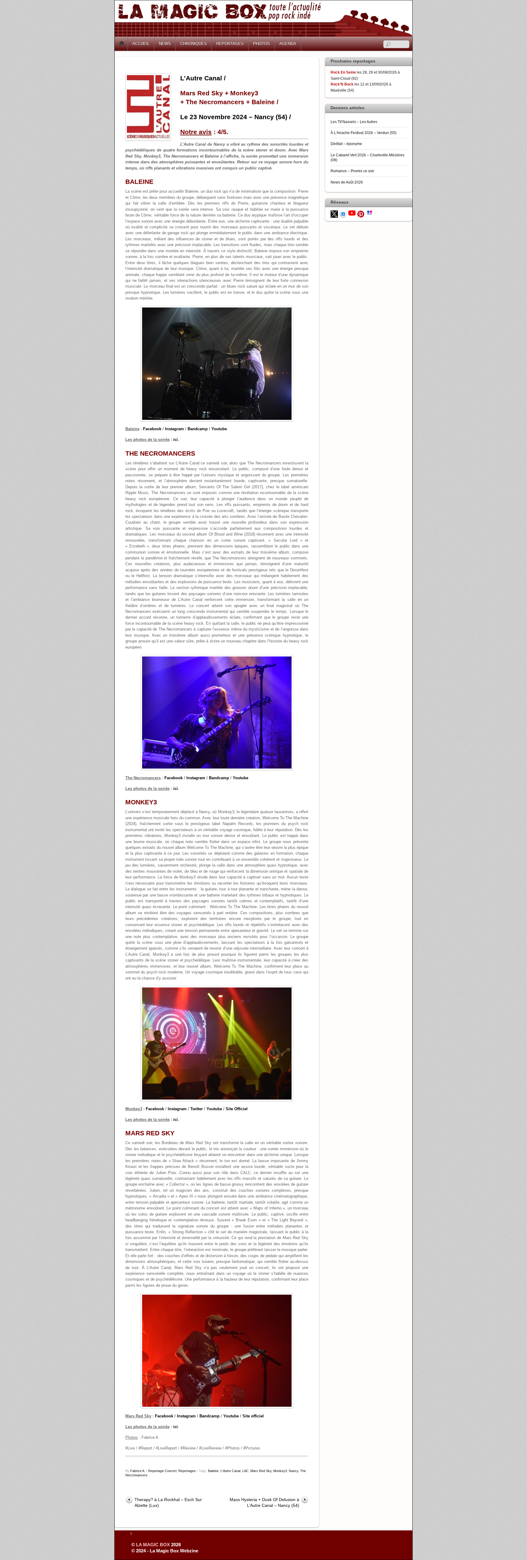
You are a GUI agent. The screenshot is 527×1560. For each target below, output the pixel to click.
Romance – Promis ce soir (352, 171)
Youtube (219, 429)
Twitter (196, 1109)
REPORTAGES (230, 43)
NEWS (165, 43)
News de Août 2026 (347, 182)
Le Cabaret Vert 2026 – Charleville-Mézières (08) (367, 157)
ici (175, 439)
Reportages (187, 1471)
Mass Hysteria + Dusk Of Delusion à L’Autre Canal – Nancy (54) (264, 1502)
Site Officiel (237, 1109)
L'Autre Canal (230, 1471)
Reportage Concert (162, 1471)
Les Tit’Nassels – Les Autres (354, 122)
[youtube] (352, 213)
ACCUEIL (140, 43)
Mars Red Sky (260, 1471)
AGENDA (287, 43)
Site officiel (253, 1416)
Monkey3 (280, 1471)
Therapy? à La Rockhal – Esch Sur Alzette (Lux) (168, 1502)
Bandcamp (198, 429)
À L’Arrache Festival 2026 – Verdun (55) (363, 133)
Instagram (174, 429)
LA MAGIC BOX (153, 1544)
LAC (245, 1471)
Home (122, 44)
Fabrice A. (137, 1471)
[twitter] (334, 214)
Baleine (213, 1471)
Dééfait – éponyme (346, 144)
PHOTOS (261, 43)
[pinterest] (360, 214)
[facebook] (343, 214)
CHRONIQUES (193, 43)
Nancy (293, 1471)
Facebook (152, 429)
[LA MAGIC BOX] (263, 34)
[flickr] (369, 212)
